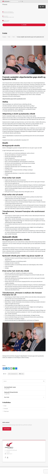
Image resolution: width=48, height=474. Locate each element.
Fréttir (22, 373)
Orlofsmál (6, 408)
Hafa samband (7, 428)
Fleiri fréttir (6, 397)
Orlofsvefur (6, 1)
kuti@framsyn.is (9, 453)
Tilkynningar (6, 411)
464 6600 (24, 24)
